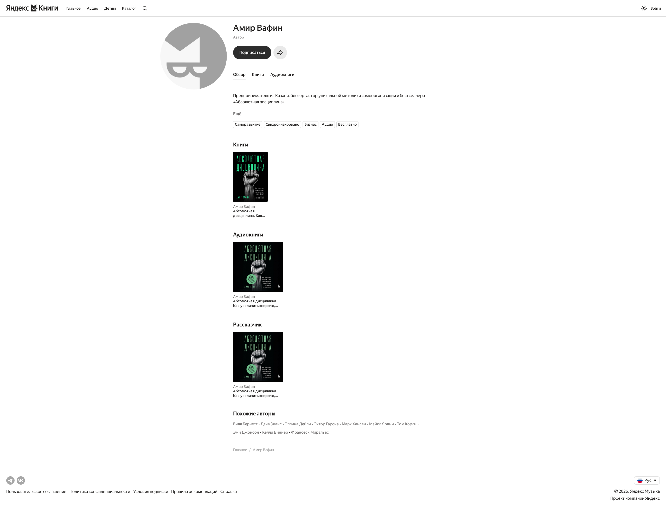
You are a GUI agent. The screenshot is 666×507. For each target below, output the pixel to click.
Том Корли (407, 424)
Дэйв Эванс (271, 424)
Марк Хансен (354, 424)
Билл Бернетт (245, 424)
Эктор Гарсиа (326, 424)
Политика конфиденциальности (99, 491)
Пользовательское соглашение (36, 491)
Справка (228, 491)
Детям (110, 8)
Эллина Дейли (298, 424)
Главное (73, 8)
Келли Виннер (275, 432)
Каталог (129, 8)
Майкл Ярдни (381, 424)
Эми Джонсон (246, 432)
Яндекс (652, 498)
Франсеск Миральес (310, 432)
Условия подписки (150, 491)
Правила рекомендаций (194, 491)
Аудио (92, 8)
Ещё (237, 113)
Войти (655, 8)
